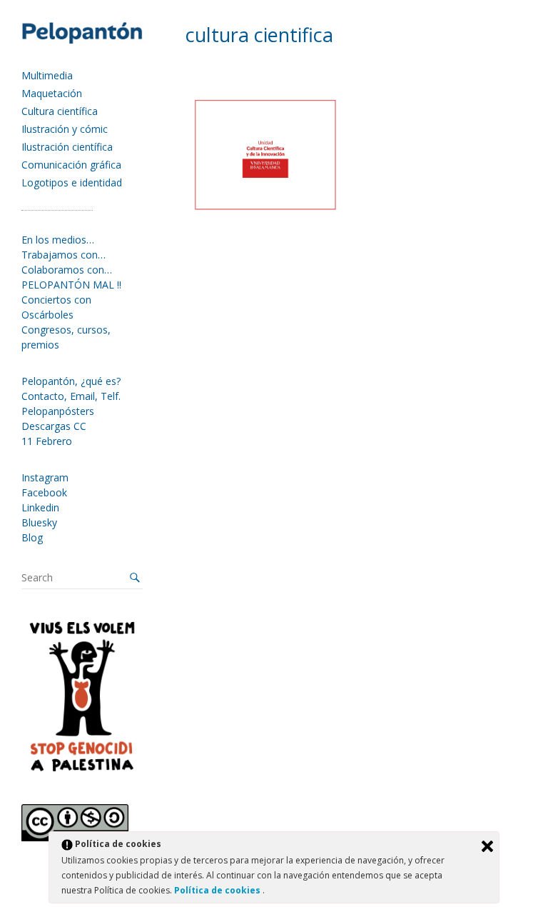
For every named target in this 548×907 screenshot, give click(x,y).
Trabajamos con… (63, 254)
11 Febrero (46, 441)
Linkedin (40, 507)
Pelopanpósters (57, 411)
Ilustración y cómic (64, 129)
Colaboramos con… (66, 269)
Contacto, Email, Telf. (71, 396)
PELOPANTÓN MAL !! (71, 284)
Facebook (44, 492)
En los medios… (57, 239)
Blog (32, 537)
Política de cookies (218, 890)
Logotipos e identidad (71, 182)
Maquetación (51, 93)
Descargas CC (53, 426)
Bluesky (39, 522)
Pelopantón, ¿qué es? (71, 381)
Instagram (44, 477)
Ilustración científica (67, 147)
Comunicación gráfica (71, 164)
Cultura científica (59, 111)
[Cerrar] (487, 846)
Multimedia (47, 75)
